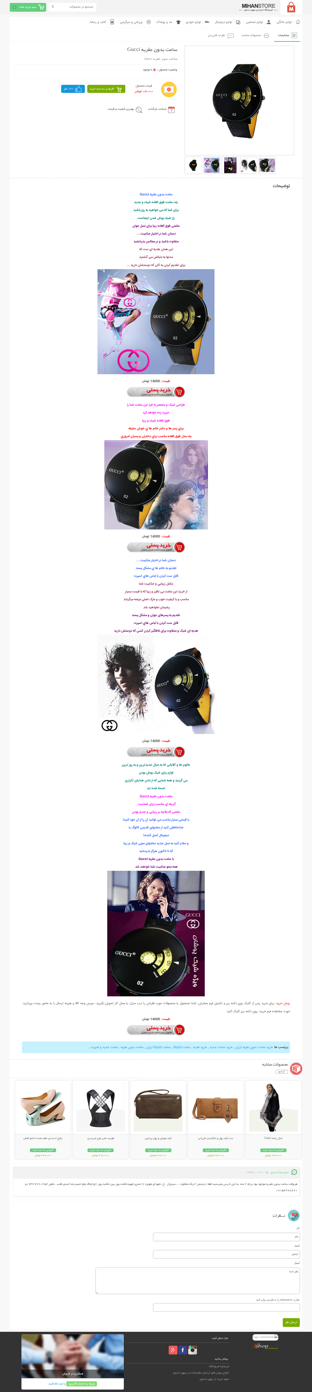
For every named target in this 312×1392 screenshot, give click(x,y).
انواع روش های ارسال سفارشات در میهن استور (201, 1372)
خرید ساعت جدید (221, 1047)
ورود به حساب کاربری (82, 1383)
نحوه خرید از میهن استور (214, 1379)
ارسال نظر (291, 1322)
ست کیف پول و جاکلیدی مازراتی (215, 1138)
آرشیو (281, 1071)
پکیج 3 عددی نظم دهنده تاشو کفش (42, 1138)
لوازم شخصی (254, 22)
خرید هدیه (199, 1047)
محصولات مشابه (251, 35)
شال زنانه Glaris (273, 1138)
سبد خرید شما (28, 7)
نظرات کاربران (216, 35)
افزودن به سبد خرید (102, 88)
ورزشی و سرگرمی (131, 22)
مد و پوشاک (164, 22)
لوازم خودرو (193, 22)
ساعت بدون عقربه (132, 1047)
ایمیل (297, 1245)
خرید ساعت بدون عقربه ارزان (253, 1047)
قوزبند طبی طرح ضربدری (100, 1138)
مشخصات (283, 35)
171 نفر (69, 88)
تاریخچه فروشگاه (219, 1366)
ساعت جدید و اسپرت (104, 1047)
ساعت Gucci (181, 1047)
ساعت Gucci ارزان (158, 1047)
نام (298, 1227)
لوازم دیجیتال (223, 22)
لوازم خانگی (284, 22)
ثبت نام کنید (56, 1383)
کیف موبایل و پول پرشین (158, 1138)
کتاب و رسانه (98, 22)
